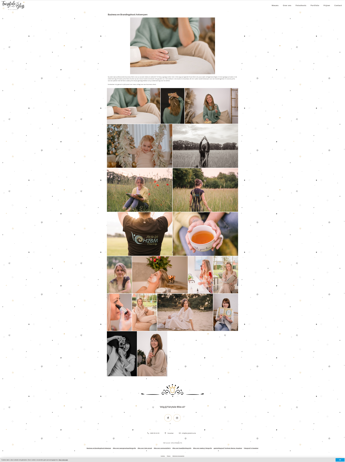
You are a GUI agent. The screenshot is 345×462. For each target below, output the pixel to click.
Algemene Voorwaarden (178, 456)
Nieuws (275, 5)
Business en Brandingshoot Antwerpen (99, 448)
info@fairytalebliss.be (189, 433)
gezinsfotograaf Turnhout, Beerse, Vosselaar (228, 448)
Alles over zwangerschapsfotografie (124, 448)
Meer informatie (63, 460)
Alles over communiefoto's (162, 448)
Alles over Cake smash (145, 448)
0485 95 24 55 (154, 433)
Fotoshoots (301, 5)
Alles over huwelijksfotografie (181, 448)
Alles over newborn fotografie (202, 448)
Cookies (163, 456)
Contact (338, 5)
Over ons (287, 5)
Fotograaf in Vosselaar (251, 448)
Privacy (168, 456)
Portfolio (315, 5)
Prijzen (327, 5)
